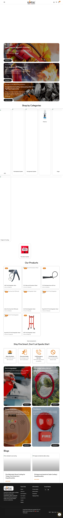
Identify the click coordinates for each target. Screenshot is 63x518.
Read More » (8, 481)
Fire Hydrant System (18, 171)
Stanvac (45, 121)
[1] (58, 2)
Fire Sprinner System (31, 171)
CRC (5, 173)
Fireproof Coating (5, 240)
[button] (31, 341)
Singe (58, 171)
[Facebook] (48, 489)
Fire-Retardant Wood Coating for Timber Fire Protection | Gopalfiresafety (15, 476)
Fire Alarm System (25, 256)
